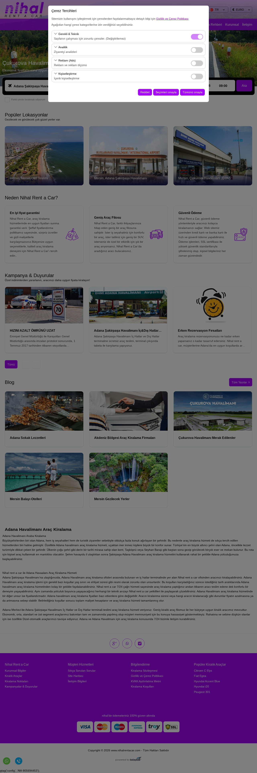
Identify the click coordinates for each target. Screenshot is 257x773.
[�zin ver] (197, 49)
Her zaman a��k (197, 37)
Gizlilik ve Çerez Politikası (172, 18)
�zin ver (197, 50)
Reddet (145, 92)
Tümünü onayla (192, 92)
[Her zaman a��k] (197, 36)
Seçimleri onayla (166, 92)
